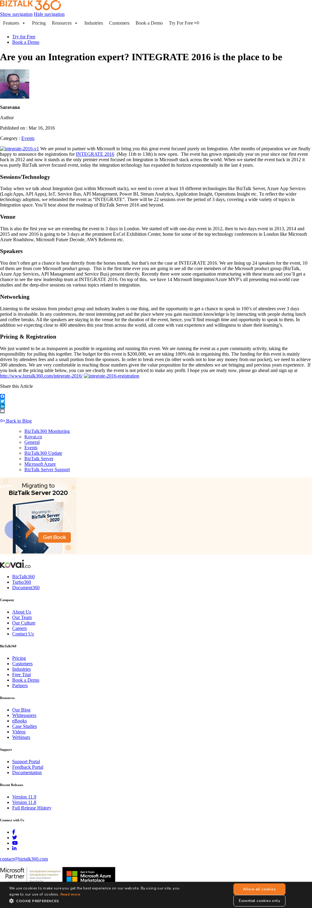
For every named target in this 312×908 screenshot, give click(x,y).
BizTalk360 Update (43, 453)
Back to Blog (18, 420)
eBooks (19, 720)
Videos (19, 731)
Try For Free (181, 23)
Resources (62, 23)
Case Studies (24, 726)
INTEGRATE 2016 (95, 154)
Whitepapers (24, 715)
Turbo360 (21, 582)
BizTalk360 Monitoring (47, 431)
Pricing (39, 23)
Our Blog (21, 709)
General (32, 442)
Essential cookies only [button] (259, 900)
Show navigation (16, 14)
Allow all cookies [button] (259, 889)
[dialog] (156, 895)
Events (27, 138)
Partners (20, 685)
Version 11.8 (24, 802)
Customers (119, 23)
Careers (19, 628)
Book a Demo (149, 23)
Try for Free (23, 36)
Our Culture (23, 622)
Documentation (27, 772)
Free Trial (21, 674)
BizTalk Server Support (47, 469)
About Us (21, 611)
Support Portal (26, 761)
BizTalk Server (38, 458)
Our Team (22, 617)
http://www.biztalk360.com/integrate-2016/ (41, 375)
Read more (70, 894)
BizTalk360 (23, 576)
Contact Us (23, 633)
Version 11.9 (24, 796)
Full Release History (31, 807)
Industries (93, 23)
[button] (99, 900)
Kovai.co (33, 436)
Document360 (26, 587)
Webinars (21, 737)
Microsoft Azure (40, 464)
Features (11, 23)
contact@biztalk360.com (24, 858)
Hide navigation (49, 14)
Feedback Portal (27, 767)
